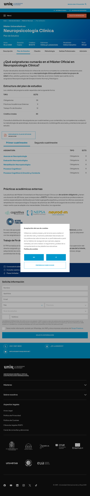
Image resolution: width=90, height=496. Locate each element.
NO (34, 257)
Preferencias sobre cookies (45, 265)
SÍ (56, 257)
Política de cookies (31, 249)
